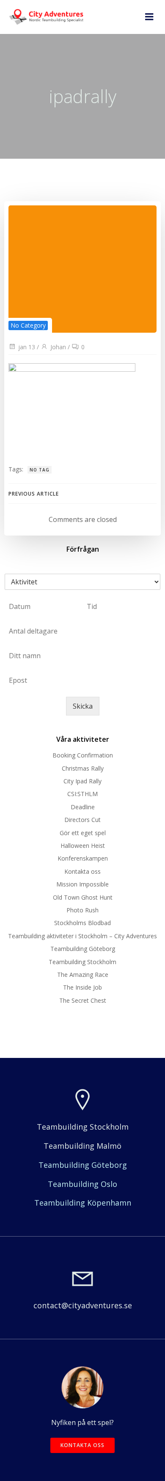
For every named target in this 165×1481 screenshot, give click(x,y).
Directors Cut (82, 820)
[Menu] (149, 17)
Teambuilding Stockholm (82, 962)
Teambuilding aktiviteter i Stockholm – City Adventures (82, 936)
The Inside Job (82, 987)
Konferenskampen (83, 858)
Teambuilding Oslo (82, 1184)
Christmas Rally (83, 768)
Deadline (83, 807)
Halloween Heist (82, 845)
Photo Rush (82, 910)
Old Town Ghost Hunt (83, 897)
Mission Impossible (82, 884)
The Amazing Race (82, 975)
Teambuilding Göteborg (82, 949)
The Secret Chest (82, 1000)
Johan (58, 347)
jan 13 (26, 347)
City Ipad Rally (82, 781)
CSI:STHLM (82, 794)
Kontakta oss (82, 871)
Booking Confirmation (82, 755)
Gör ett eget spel (83, 833)
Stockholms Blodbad (82, 923)
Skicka (83, 706)
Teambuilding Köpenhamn (82, 1203)
